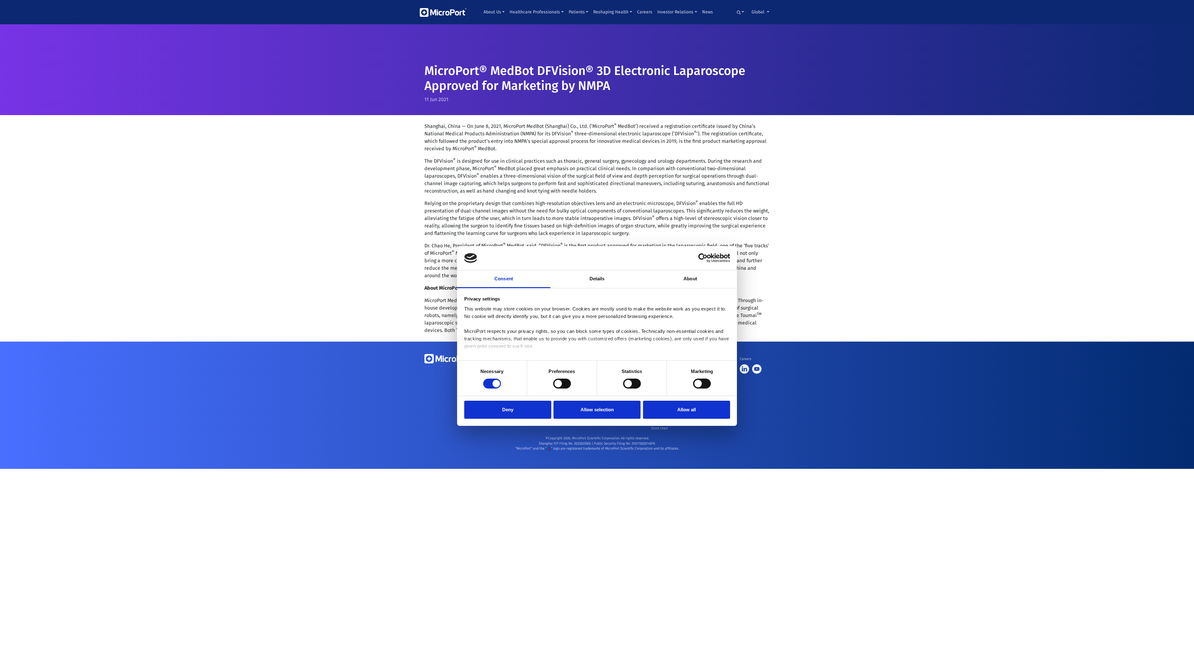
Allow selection (597, 409)
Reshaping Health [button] (610, 12)
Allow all (686, 409)
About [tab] (690, 278)
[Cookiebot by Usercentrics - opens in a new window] (703, 258)
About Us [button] (492, 12)
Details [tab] (597, 278)
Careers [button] (644, 12)
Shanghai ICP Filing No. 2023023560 (565, 443)
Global (759, 12)
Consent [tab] (503, 278)
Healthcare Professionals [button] (535, 12)
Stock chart (659, 428)
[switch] (562, 384)
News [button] (707, 12)
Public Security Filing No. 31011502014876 (624, 443)
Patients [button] (577, 12)
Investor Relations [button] (675, 12)
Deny (507, 409)
